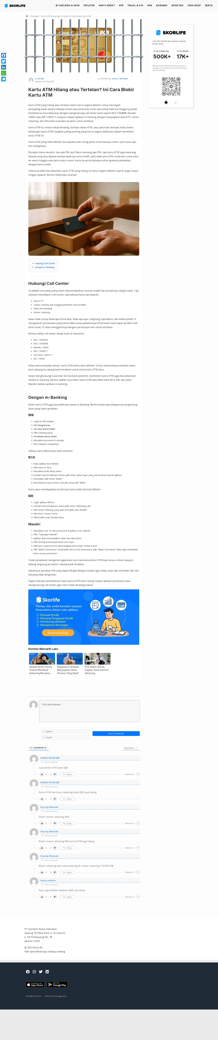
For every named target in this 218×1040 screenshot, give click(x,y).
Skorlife (41, 78)
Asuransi (161, 5)
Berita (209, 5)
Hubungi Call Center (45, 263)
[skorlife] (15, 5)
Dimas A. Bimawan (120, 78)
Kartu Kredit (107, 5)
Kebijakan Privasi (34, 996)
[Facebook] (4, 55)
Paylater (89, 5)
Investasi (177, 5)
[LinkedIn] (4, 67)
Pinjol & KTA (135, 5)
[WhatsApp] (4, 73)
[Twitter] (4, 61)
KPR (121, 5)
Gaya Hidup (194, 5)
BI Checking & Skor (67, 5)
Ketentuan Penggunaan (55, 996)
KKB (149, 5)
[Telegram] (4, 79)
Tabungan (34, 16)
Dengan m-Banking (44, 267)
